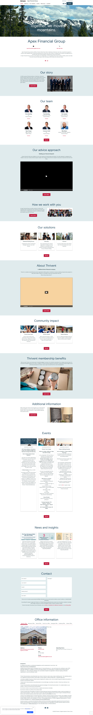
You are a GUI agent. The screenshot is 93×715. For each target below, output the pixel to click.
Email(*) (23, 587)
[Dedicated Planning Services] (28, 241)
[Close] (33, 707)
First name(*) (24, 578)
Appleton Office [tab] (24, 623)
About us (26, 3)
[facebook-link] (63, 3)
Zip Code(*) (24, 595)
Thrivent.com (24, 703)
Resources (43, 3)
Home (21, 3)
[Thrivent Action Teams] (28, 334)
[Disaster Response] (64, 334)
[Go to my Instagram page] (47, 60)
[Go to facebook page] (45, 707)
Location (48, 3)
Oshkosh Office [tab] (69, 623)
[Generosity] (46, 241)
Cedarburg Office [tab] (62, 623)
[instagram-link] (65, 3)
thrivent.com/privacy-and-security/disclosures (41, 699)
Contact (69, 3)
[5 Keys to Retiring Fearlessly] (64, 474)
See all (46, 140)
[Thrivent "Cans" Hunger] (46, 474)
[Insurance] (64, 241)
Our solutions (32, 3)
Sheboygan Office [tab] (54, 623)
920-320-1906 (59, 48)
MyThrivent (64, 0)
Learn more (33, 85)
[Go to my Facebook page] (45, 60)
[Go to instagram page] (47, 707)
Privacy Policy (27, 708)
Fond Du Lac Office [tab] (46, 623)
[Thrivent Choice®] (46, 334)
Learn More (46, 194)
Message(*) (50, 578)
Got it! (30, 712)
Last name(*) (24, 582)
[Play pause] (21, 190)
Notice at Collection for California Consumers (54, 605)
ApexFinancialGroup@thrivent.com (33, 48)
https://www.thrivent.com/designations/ (28, 666)
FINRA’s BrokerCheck (33, 703)
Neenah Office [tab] (38, 623)
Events (38, 3)
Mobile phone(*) (25, 591)
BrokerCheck (70, 0)
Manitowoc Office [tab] (31, 623)
